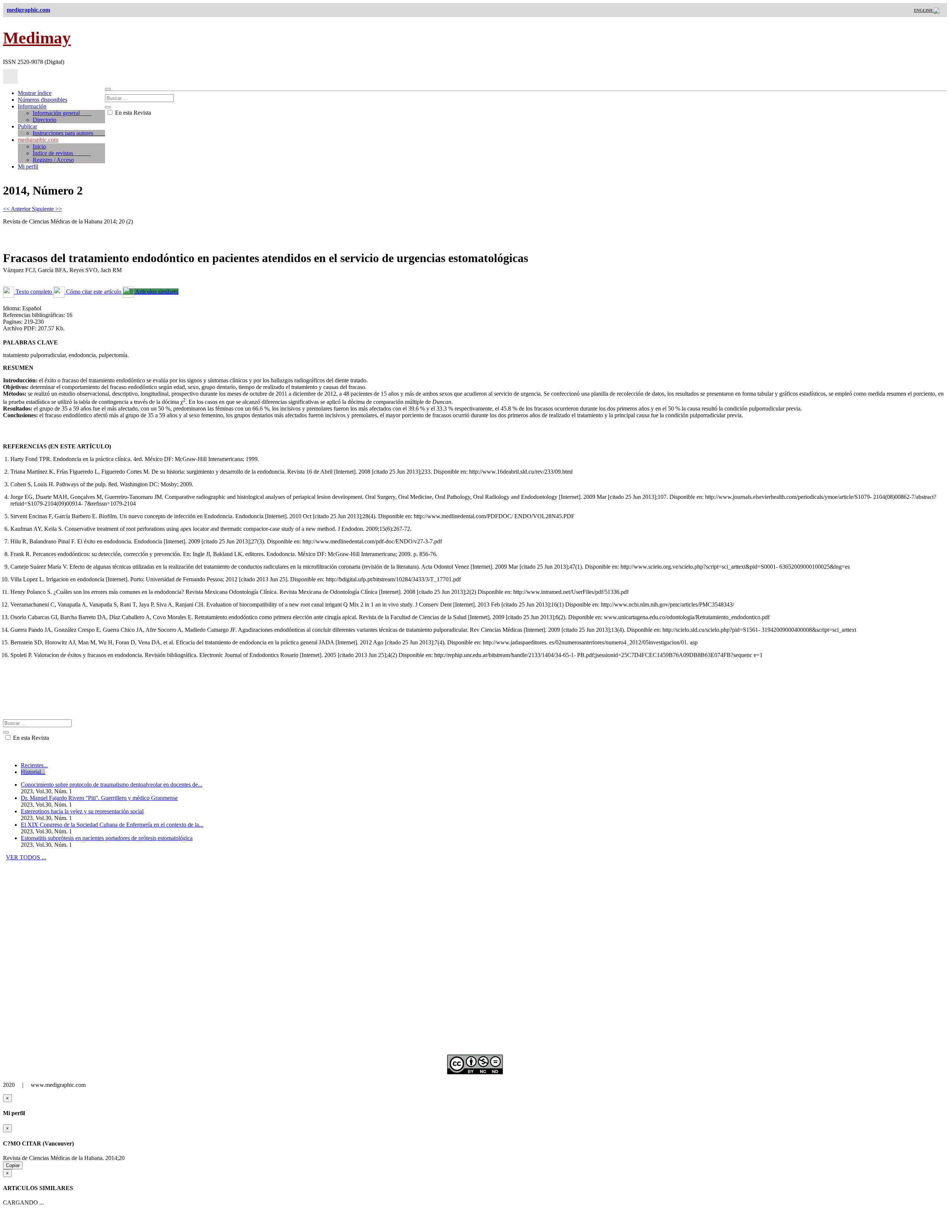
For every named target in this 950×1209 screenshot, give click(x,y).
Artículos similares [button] (156, 291)
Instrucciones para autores (69, 133)
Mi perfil (28, 166)
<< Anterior (17, 209)
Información (32, 106)
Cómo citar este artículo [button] (94, 291)
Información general (62, 113)
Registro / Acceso (53, 160)
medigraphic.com (38, 140)
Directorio (44, 120)
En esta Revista (132, 113)
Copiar (13, 1165)
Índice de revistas (62, 153)
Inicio (39, 146)
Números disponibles (42, 100)
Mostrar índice (35, 93)
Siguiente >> (47, 209)
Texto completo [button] (33, 291)
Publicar (27, 126)
